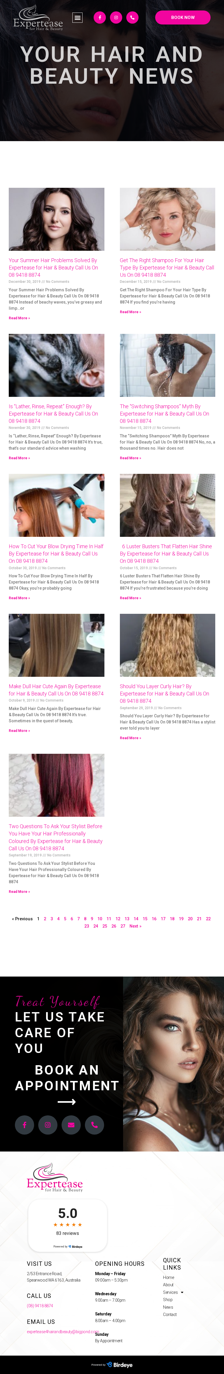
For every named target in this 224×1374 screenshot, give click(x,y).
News (168, 1307)
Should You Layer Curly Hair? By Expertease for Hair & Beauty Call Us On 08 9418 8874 (164, 693)
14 (136, 918)
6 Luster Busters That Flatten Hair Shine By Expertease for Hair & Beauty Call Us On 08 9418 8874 (166, 553)
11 (108, 918)
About (168, 1284)
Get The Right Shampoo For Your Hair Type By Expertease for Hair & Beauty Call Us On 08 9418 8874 (167, 267)
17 (163, 918)
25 (104, 926)
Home (168, 1277)
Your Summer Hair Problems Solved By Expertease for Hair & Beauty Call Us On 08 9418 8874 (53, 267)
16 (154, 918)
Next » (135, 926)
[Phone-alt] (132, 17)
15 (145, 918)
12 (118, 918)
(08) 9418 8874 (40, 1305)
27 (122, 926)
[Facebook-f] (100, 17)
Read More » (19, 318)
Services (170, 1292)
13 (127, 918)
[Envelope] (71, 1125)
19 (181, 918)
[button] (77, 18)
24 (95, 926)
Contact (170, 1314)
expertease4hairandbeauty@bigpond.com (63, 1331)
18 (172, 918)
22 (208, 918)
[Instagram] (116, 17)
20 (190, 918)
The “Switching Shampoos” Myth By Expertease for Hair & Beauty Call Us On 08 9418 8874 (164, 413)
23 (86, 926)
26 (113, 926)
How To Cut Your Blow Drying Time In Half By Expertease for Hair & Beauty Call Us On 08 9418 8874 (56, 553)
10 (99, 918)
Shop (167, 1299)
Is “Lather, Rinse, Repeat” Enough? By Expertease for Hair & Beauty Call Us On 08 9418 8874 (53, 413)
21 (199, 918)
